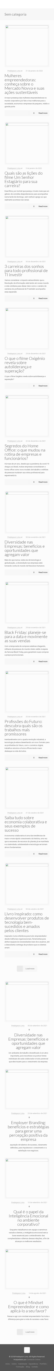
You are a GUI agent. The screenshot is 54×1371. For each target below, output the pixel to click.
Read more (43, 113)
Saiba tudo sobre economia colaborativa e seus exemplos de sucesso (26, 823)
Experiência (33, 1364)
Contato (35, 1367)
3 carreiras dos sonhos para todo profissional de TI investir (26, 270)
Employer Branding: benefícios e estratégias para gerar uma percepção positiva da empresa (28, 1131)
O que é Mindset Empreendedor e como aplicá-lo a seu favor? (28, 1306)
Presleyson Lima (13, 71)
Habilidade (22, 1364)
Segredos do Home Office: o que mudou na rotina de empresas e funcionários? (25, 452)
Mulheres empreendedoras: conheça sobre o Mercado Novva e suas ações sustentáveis (24, 84)
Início (8, 1364)
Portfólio (43, 1364)
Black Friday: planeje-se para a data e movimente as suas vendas (26, 636)
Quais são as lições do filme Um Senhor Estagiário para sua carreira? (24, 179)
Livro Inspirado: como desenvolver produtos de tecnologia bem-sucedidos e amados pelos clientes (27, 922)
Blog (28, 1367)
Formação (20, 1367)
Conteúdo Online (33, 1359)
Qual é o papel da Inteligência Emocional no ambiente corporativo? (28, 1218)
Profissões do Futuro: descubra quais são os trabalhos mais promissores (24, 727)
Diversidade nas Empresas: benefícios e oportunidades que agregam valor (25, 548)
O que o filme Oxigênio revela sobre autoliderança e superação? (25, 364)
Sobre (14, 1364)
